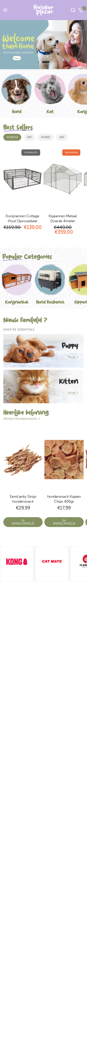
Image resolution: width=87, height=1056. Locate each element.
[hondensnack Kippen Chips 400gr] (64, 459)
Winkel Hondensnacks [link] (20, 418)
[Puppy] (43, 351)
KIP (29, 137)
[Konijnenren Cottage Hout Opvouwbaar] (22, 179)
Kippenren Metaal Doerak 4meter (63, 218)
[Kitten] (43, 386)
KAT (62, 137)
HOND (45, 137)
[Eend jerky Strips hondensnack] (23, 459)
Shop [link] (71, 357)
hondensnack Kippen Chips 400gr (64, 499)
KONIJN (12, 137)
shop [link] (71, 393)
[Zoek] (73, 10)
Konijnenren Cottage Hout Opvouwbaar (22, 218)
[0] (80, 10)
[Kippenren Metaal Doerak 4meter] (63, 179)
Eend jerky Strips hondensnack (23, 499)
